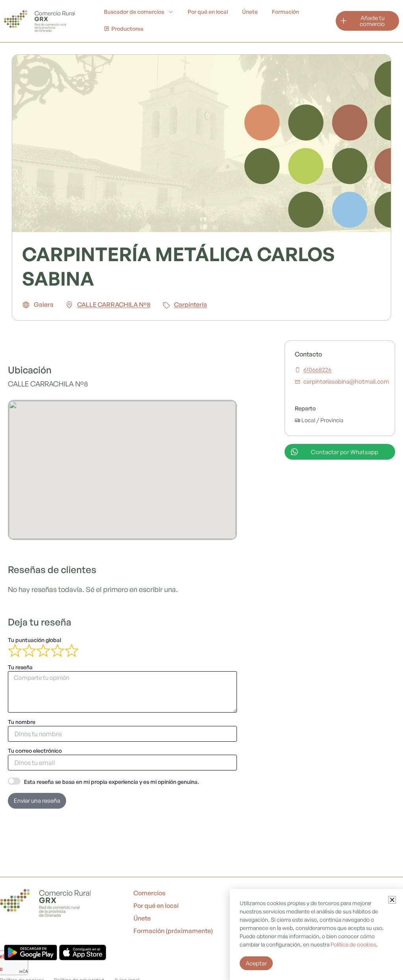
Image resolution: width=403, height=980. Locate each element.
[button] (392, 900)
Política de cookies (353, 944)
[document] (201, 490)
